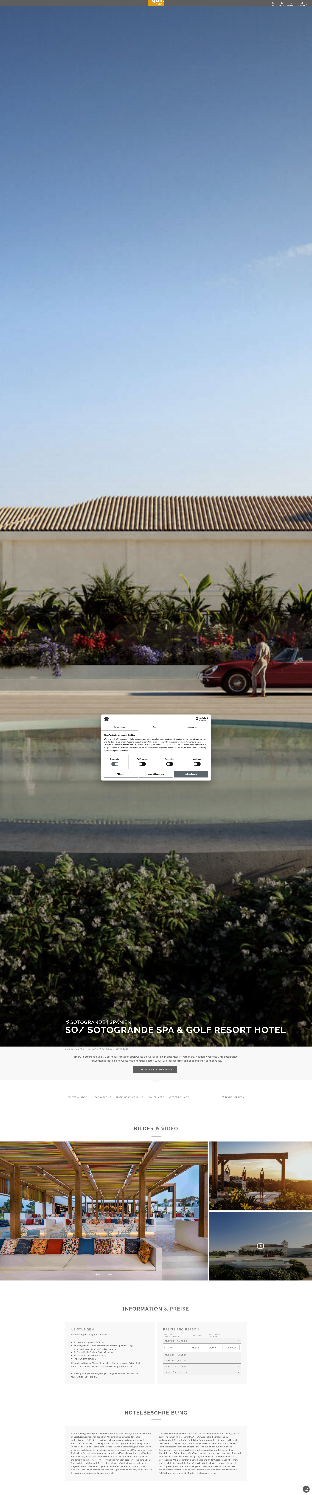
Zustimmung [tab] (119, 727)
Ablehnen (121, 774)
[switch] (142, 764)
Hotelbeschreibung (130, 1097)
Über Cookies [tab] (192, 727)
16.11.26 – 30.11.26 (175, 1360)
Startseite (70, 1049)
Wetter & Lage (179, 1097)
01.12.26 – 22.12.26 (176, 1366)
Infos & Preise (101, 1097)
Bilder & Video (77, 1097)
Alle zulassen (191, 774)
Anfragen (231, 1348)
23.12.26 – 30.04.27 (176, 1372)
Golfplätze (156, 1097)
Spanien (81, 1049)
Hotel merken (234, 1097)
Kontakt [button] (301, 5)
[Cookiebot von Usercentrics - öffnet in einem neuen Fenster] (197, 719)
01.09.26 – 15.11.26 (176, 1354)
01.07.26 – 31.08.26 (176, 1340)
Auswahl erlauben (156, 774)
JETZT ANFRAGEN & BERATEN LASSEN (155, 1070)
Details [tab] (156, 727)
